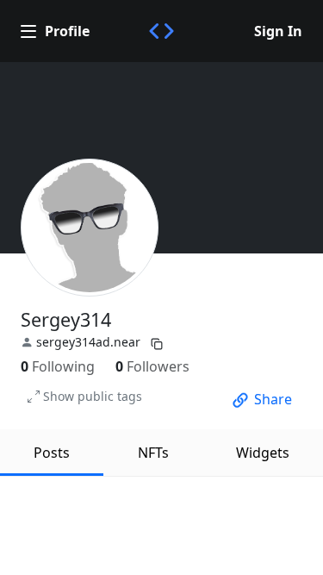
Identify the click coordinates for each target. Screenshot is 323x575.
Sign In (278, 31)
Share (273, 399)
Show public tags (92, 396)
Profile (67, 31)
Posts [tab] (52, 452)
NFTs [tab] (153, 452)
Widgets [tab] (262, 452)
